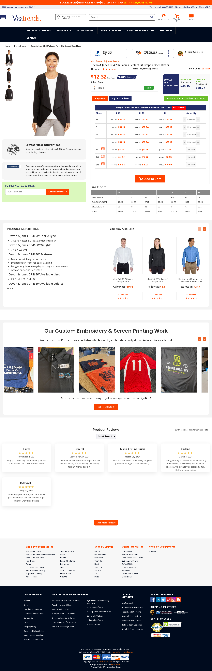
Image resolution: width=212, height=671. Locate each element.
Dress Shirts (127, 551)
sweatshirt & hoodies (140, 30)
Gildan (97, 551)
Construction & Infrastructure (64, 622)
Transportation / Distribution (63, 613)
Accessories (31, 577)
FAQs (26, 622)
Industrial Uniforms (95, 620)
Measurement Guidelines (34, 635)
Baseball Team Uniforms (132, 629)
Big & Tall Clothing (34, 573)
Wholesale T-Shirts (34, 551)
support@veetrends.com (122, 652)
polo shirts (64, 30)
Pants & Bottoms (67, 561)
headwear (166, 30)
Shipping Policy (30, 626)
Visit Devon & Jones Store (105, 61)
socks (62, 567)
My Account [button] (163, 19)
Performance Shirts (130, 554)
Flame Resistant (93, 624)
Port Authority (100, 554)
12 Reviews (157, 294)
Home (7, 46)
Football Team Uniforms (132, 616)
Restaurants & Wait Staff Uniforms (65, 600)
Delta (96, 577)
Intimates (64, 564)
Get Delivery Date (57, 192)
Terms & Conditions (112, 667)
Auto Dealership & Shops (62, 605)
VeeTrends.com (105, 661)
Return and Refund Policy (34, 631)
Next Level (98, 558)
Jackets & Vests (67, 551)
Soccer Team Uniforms (131, 620)
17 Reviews (123, 294)
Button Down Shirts (130, 561)
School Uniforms (67, 570)
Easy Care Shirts (129, 567)
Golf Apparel (127, 603)
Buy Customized (120, 98)
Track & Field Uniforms (131, 612)
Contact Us (28, 618)
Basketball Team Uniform (132, 607)
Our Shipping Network (33, 609)
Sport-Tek (98, 561)
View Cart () (177, 20)
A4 (95, 573)
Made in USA (65, 573)
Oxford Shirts (127, 564)
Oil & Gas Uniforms (95, 607)
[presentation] (199, 229)
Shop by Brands (103, 546)
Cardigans (127, 577)
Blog (26, 605)
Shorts (63, 558)
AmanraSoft (116, 664)
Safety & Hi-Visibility (95, 616)
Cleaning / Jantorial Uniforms (63, 618)
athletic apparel (110, 30)
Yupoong (98, 567)
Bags (28, 564)
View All (63, 577)
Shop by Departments (162, 546)
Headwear (30, 561)
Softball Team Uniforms (132, 625)
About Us (27, 600)
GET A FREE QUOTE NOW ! (138, 2)
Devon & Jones (20, 46)
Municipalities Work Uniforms (99, 611)
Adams (97, 570)
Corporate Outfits (132, 546)
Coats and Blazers (130, 573)
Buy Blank (100, 98)
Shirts (62, 554)
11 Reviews (191, 294)
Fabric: (135, 69)
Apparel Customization (33, 639)
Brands (31, 37)
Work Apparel (85, 30)
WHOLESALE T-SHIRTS (39, 30)
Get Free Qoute (105, 407)
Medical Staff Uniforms (61, 609)
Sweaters (126, 570)
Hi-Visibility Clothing (35, 567)
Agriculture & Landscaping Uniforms (98, 601)
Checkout (191, 19)
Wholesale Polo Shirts (35, 558)
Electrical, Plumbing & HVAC (63, 626)
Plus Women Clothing (35, 570)
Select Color (97, 82)
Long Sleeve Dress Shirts (132, 558)
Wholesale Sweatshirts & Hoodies (40, 554)
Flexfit (96, 564)
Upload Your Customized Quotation (186, 98)
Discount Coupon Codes (34, 613)
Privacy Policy (97, 667)
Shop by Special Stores (39, 546)
